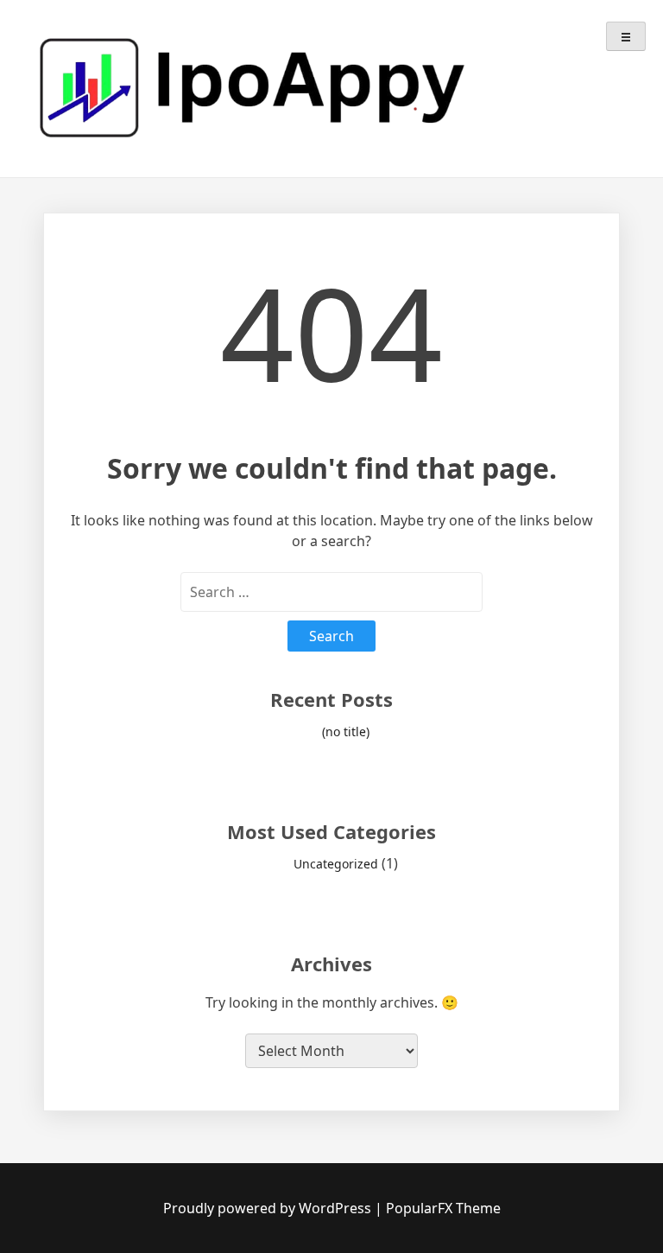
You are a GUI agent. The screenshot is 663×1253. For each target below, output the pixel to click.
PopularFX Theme (443, 1208)
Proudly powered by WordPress (269, 1208)
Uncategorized (336, 863)
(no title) (345, 731)
